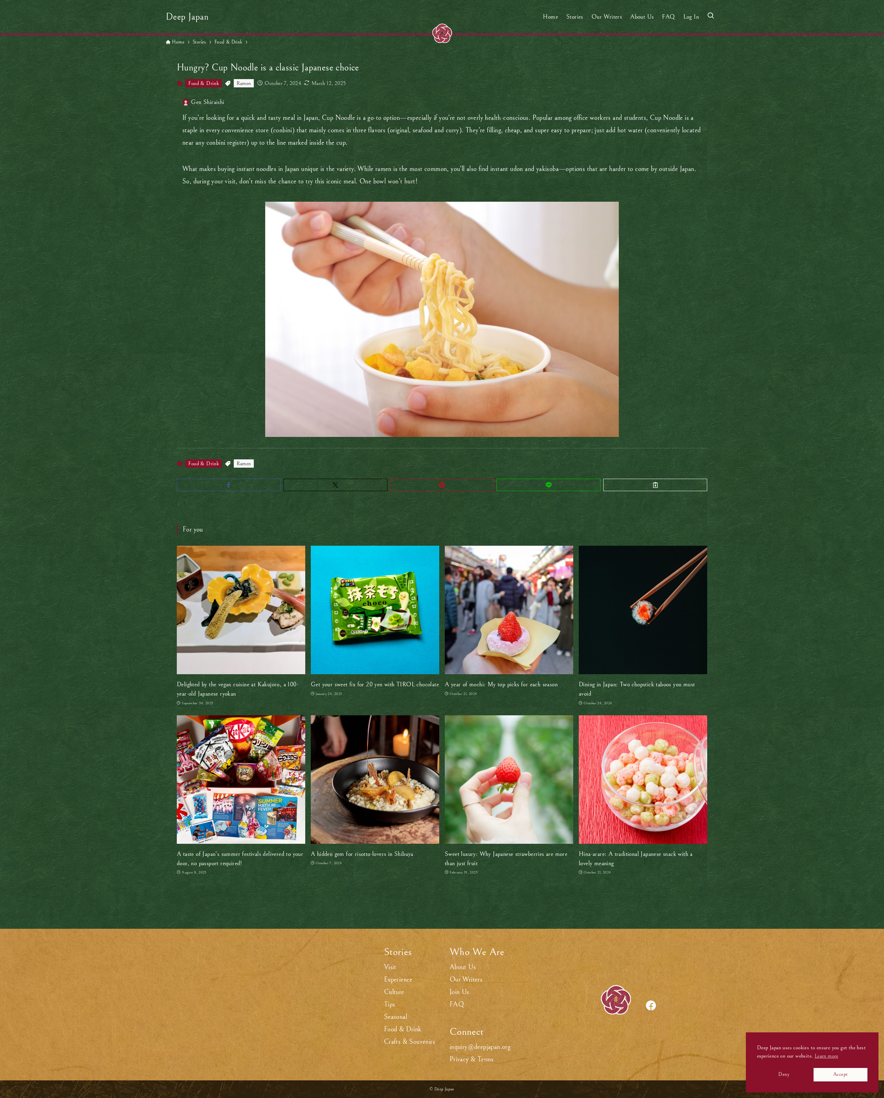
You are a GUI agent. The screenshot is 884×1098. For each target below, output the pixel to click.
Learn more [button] (826, 1056)
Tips (389, 1005)
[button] (229, 485)
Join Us (459, 992)
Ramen (244, 83)
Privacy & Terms (472, 1059)
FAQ (457, 1005)
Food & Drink (203, 83)
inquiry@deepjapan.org (480, 1047)
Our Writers (466, 980)
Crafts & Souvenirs (409, 1042)
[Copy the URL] (655, 485)
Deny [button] (783, 1074)
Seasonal (395, 1017)
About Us (463, 967)
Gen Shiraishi (207, 102)
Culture (394, 992)
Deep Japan (187, 17)
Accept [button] (840, 1074)
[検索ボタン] (710, 17)
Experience (398, 980)
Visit (390, 967)
